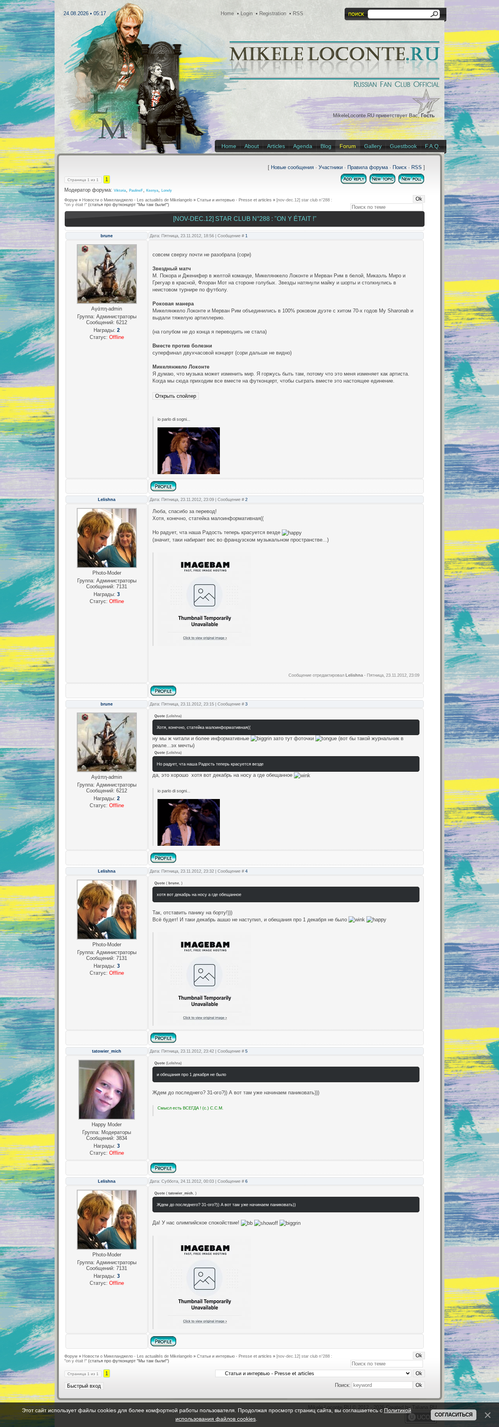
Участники (331, 167)
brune (107, 235)
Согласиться (453, 1415)
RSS (298, 13)
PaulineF (136, 190)
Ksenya (152, 190)
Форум (71, 200)
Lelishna (106, 499)
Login (247, 13)
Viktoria (120, 190)
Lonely (166, 190)
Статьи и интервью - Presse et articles (234, 200)
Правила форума (367, 167)
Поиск (400, 167)
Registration (272, 13)
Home (227, 13)
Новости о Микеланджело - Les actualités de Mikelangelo (137, 200)
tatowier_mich (106, 1051)
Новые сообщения (292, 167)
